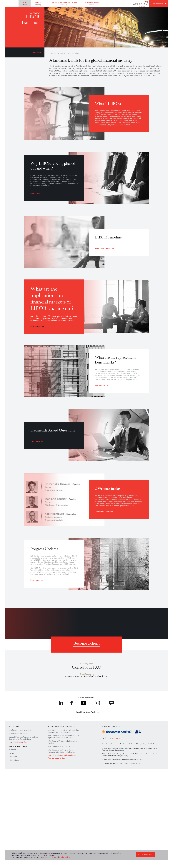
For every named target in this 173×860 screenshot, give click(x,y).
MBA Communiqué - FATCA (59, 747)
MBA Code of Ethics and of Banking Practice (62, 742)
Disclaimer (105, 744)
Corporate (13, 757)
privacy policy (49, 857)
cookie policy (64, 857)
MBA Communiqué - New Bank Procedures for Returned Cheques (61, 751)
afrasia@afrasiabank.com (95, 676)
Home (53, 53)
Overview (36, 52)
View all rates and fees (18, 742)
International (92, 4)
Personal (12, 750)
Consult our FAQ (86, 667)
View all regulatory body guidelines (62, 755)
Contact (131, 744)
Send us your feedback (119, 744)
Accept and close (145, 855)
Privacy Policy (141, 744)
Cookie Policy (152, 744)
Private (37, 4)
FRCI (139, 763)
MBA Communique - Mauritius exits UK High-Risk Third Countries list (63, 737)
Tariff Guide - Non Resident (20, 730)
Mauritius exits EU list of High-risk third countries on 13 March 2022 (63, 731)
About (24, 4)
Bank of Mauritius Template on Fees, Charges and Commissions (24, 738)
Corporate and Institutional (63, 4)
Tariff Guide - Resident (18, 734)
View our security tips (56, 758)
